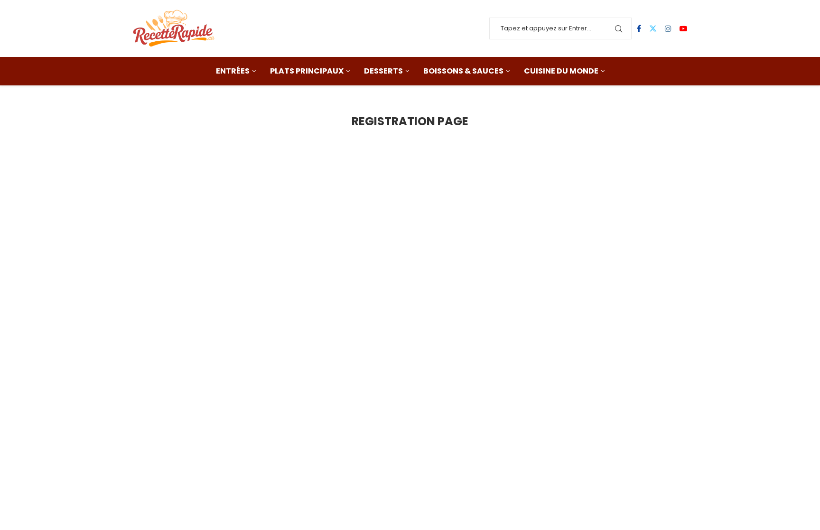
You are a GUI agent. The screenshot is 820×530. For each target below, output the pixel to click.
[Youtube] (683, 28)
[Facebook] (639, 28)
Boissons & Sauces (463, 70)
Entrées (233, 70)
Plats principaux (307, 70)
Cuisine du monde (561, 70)
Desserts (383, 70)
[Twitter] (653, 28)
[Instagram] (668, 28)
